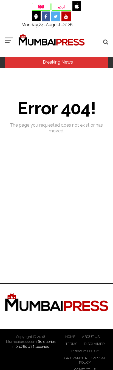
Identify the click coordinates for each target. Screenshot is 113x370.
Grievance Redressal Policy (85, 360)
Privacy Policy (85, 351)
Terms (71, 344)
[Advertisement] (56, 226)
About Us (91, 337)
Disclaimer (94, 344)
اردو (61, 6)
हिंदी (41, 6)
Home (70, 337)
